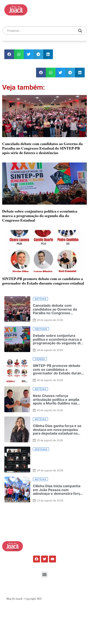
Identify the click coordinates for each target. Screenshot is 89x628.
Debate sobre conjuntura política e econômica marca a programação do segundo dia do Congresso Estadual (39, 215)
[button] (9, 54)
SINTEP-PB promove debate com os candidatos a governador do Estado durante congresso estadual (43, 281)
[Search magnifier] (80, 31)
